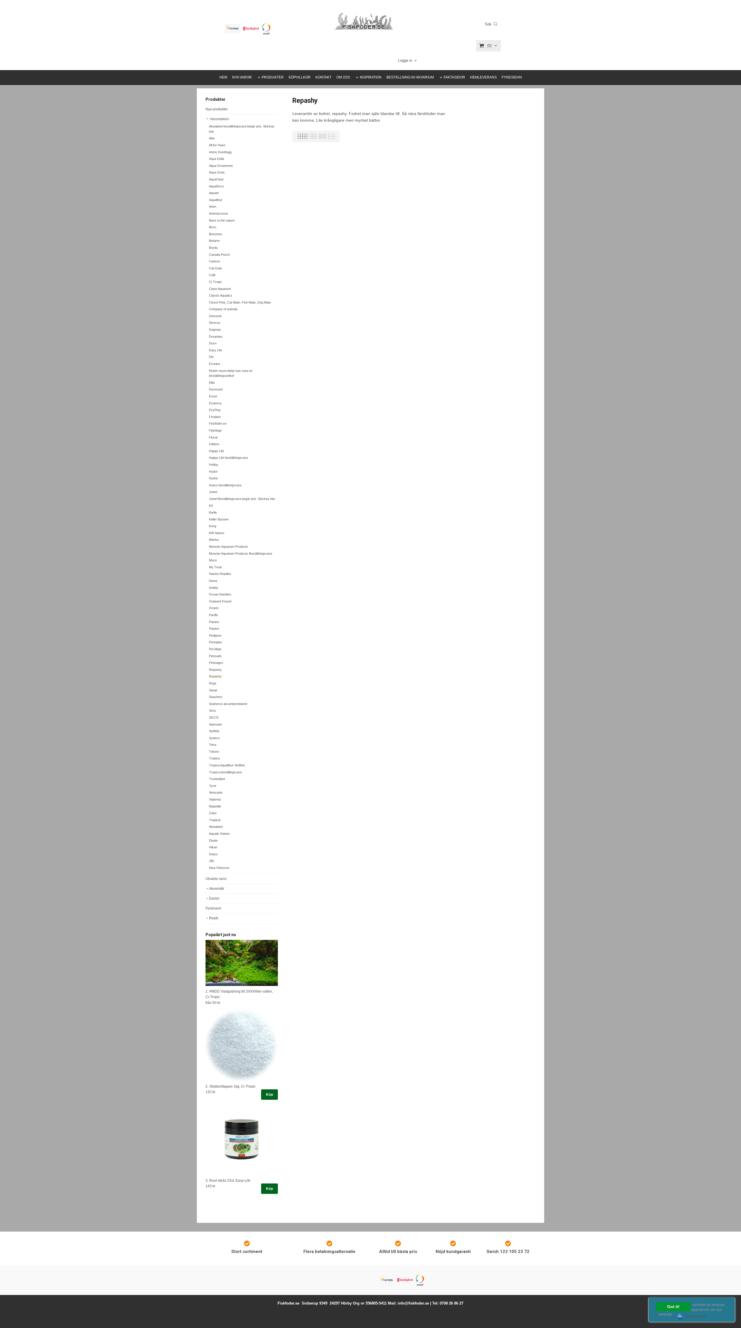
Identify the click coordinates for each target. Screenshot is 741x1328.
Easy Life (215, 350)
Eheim (213, 840)
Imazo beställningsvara (225, 485)
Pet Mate (215, 649)
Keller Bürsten (219, 519)
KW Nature (216, 533)
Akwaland (216, 826)
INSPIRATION (370, 77)
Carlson (214, 261)
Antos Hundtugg (220, 152)
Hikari (213, 847)
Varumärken (219, 119)
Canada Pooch (219, 254)
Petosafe (215, 656)
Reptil (213, 918)
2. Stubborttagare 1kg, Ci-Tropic (231, 1086)
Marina (214, 539)
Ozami (213, 608)
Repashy (215, 669)
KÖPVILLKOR (300, 77)
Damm (214, 898)
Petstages (216, 662)
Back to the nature (222, 220)
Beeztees (215, 234)
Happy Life (216, 451)
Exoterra (215, 403)
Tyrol (212, 786)
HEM (223, 77)
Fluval (213, 437)
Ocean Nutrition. (220, 594)
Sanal (213, 690)
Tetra (212, 744)
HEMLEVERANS (483, 77)
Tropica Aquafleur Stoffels (227, 765)
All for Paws (217, 145)
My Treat (215, 567)
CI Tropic (215, 282)
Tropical (214, 820)
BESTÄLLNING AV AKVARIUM (410, 77)
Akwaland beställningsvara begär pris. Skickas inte (241, 129)
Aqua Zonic (217, 172)
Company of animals (223, 309)
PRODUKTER (273, 77)
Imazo (213, 854)
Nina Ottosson (219, 867)
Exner (213, 396)
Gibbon (214, 444)
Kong (212, 526)
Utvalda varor (216, 879)
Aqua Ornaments (221, 165)
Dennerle (215, 316)
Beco (212, 227)
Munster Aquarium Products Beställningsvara (240, 553)
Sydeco (214, 738)
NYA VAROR (242, 77)
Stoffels (214, 731)
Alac (212, 138)
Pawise (214, 622)
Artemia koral (218, 213)
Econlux (214, 364)
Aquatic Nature (219, 833)
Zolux (213, 813)
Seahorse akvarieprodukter (228, 704)
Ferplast (215, 417)
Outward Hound (220, 601)
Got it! (673, 1307)
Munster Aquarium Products (228, 546)
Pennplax (215, 642)
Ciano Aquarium (220, 289)
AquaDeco (216, 186)
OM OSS (343, 77)
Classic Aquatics (220, 295)
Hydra (213, 478)
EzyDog (214, 410)
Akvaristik (216, 889)
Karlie (213, 512)
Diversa (214, 322)
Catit (212, 275)
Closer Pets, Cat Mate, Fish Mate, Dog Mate (240, 302)
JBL (211, 861)
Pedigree (215, 635)
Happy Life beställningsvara (228, 457)
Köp (269, 1095)
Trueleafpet (217, 779)
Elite (212, 382)
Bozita (213, 247)
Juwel (213, 492)
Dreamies (216, 336)
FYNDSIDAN (512, 77)
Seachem (215, 697)
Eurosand (216, 389)
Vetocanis (216, 792)
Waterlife (215, 806)
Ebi (211, 357)
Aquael (214, 193)
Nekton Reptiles (220, 574)
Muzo (213, 560)
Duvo (213, 343)
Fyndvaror (213, 908)
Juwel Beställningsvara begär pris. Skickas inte (242, 498)
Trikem (214, 751)
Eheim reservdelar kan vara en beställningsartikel (230, 373)
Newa (213, 580)
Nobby (213, 587)
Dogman (215, 329)
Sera (212, 710)
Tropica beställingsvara (225, 772)
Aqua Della (216, 158)
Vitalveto (215, 799)
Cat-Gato (215, 268)
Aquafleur (215, 200)
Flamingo (215, 430)
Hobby (213, 464)
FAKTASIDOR (454, 77)
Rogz (213, 683)
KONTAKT (323, 77)
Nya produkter (217, 109)
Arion (212, 206)
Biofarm (214, 240)
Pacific (213, 615)
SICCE (214, 717)
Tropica (214, 758)
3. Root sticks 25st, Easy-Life (228, 1181)
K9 (211, 505)
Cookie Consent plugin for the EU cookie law (691, 1316)
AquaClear (216, 179)
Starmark (215, 724)
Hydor (213, 471)
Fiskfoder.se (217, 423)
